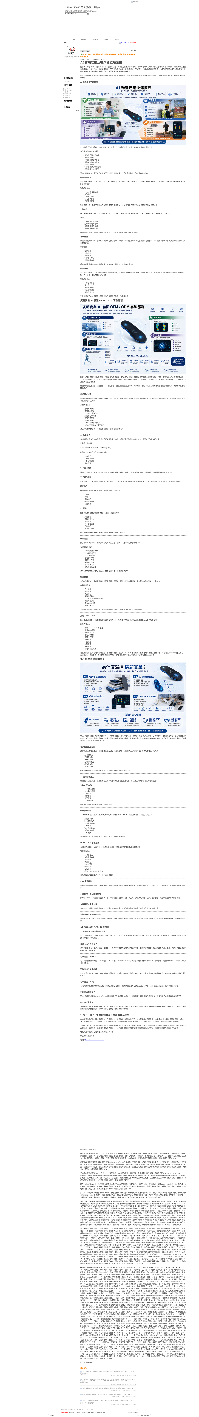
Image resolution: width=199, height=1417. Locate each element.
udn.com (136, 1412)
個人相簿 (95, 39)
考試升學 (89, 59)
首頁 (74, 39)
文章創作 (83, 39)
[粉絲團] (48, 1415)
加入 (141, 1415)
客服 (104, 1413)
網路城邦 (135, 1)
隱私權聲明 (98, 1413)
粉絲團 (52, 1415)
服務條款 (84, 1413)
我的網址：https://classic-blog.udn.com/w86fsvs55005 (78, 10)
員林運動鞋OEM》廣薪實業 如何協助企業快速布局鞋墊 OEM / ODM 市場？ (108, 1388)
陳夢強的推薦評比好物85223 (72, 57)
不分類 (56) (68, 81)
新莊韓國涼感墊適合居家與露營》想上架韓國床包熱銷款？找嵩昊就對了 (107, 1394)
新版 (97, 7)
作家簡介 (117, 39)
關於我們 (71, 1413)
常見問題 (78, 1413)
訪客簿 (106, 39)
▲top (137, 1409)
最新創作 (83, 1368)
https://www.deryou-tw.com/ (94, 1040)
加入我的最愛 (84, 12)
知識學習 (82, 59)
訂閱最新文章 (92, 12)
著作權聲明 (91, 1413)
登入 (138, 1415)
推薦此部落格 (75, 12)
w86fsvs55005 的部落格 (78, 7)
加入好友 (67, 12)
